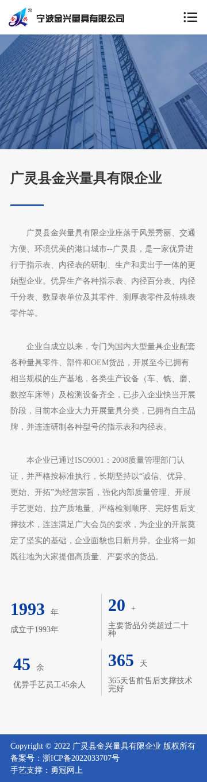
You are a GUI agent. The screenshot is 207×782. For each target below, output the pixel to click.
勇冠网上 (67, 770)
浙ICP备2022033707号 (81, 758)
